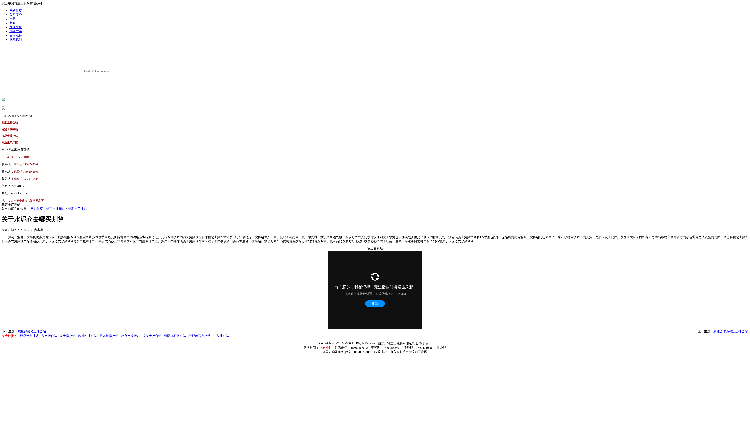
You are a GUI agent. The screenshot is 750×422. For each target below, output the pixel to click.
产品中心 (15, 19)
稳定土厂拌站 (77, 208)
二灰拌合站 (221, 336)
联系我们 (15, 39)
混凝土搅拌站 (29, 336)
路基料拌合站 (87, 336)
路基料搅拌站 (109, 336)
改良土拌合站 (152, 336)
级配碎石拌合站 (175, 336)
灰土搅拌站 (67, 336)
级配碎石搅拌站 (200, 336)
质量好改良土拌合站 (32, 331)
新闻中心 (15, 23)
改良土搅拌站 (130, 336)
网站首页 (15, 10)
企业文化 (15, 27)
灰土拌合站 (49, 336)
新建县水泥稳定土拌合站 (730, 331)
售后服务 (15, 35)
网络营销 (15, 31)
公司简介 (15, 14)
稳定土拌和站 (55, 208)
